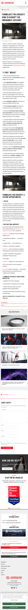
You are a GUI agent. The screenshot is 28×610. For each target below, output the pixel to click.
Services (3, 564)
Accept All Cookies (14, 607)
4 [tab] (19, 508)
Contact (3, 570)
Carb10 (6, 233)
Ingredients (3, 562)
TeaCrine (5, 269)
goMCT (6, 261)
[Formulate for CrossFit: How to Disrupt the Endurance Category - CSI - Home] (7, 2)
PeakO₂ (6, 249)
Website (3, 436)
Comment (3, 409)
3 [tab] (15, 508)
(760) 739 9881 (14, 581)
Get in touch (7, 468)
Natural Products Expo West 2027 (13, 522)
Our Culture (3, 568)
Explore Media (14, 556)
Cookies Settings (14, 600)
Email (2, 430)
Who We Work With (5, 566)
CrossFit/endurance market (18, 65)
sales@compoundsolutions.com (14, 582)
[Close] (25, 595)
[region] (14, 601)
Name (2, 425)
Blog (2, 572)
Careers (2, 574)
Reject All (14, 603)
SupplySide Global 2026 (12, 520)
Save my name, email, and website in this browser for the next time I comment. (13, 444)
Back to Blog (6, 9)
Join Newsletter (14, 547)
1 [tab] (9, 508)
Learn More (14, 534)
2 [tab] (12, 508)
